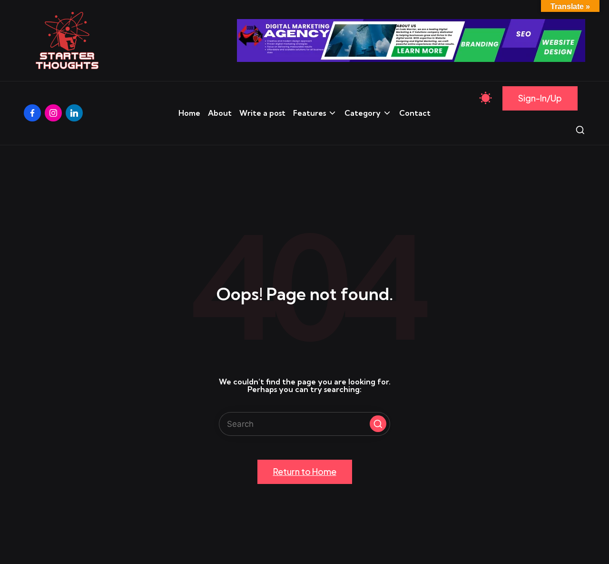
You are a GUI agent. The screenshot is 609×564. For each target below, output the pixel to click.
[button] (540, 98)
